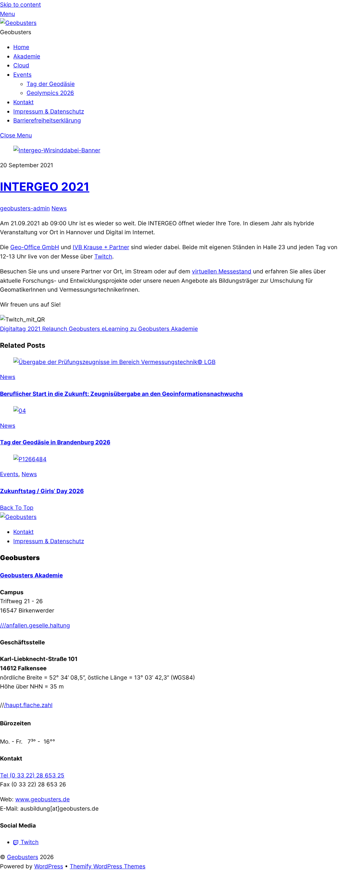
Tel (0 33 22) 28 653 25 (32, 775)
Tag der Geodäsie (51, 83)
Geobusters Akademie (31, 575)
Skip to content (20, 4)
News (59, 208)
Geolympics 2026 (50, 92)
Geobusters (22, 856)
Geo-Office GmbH (34, 247)
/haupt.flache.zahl (28, 704)
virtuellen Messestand (221, 271)
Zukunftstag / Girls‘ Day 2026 (42, 490)
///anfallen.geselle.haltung (35, 625)
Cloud (21, 65)
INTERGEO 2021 (44, 186)
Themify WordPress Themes (107, 866)
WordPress (48, 866)
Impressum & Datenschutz (48, 111)
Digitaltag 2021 (20, 328)
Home (21, 46)
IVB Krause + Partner (101, 247)
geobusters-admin (25, 208)
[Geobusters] (18, 22)
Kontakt (23, 102)
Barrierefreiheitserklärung (47, 120)
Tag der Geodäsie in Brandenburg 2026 (55, 442)
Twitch (103, 256)
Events (22, 74)
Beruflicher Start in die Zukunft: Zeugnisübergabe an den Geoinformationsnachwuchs (121, 393)
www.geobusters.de (42, 799)
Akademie (26, 56)
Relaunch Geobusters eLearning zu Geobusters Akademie (119, 328)
